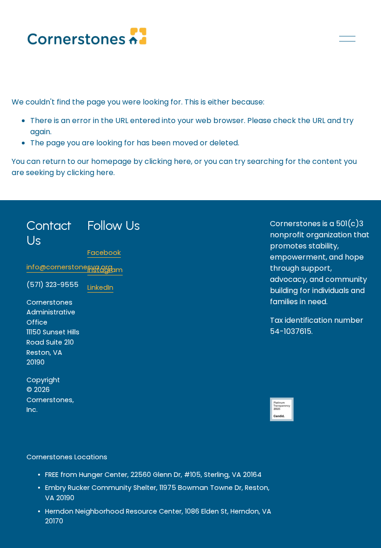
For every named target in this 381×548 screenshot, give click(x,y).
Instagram (105, 269)
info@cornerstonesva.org (69, 267)
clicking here (168, 161)
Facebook (104, 252)
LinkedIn (100, 287)
